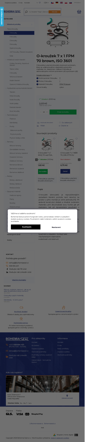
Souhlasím (26, 227)
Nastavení (56, 227)
